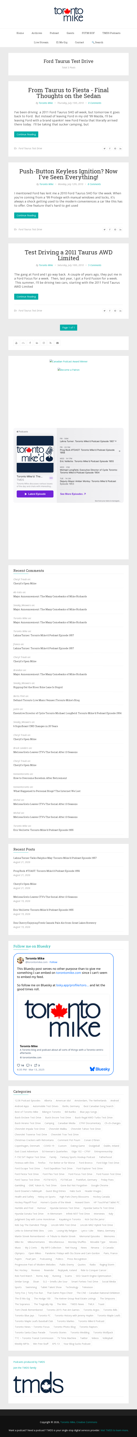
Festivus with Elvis (24, 1162)
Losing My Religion (67, 1230)
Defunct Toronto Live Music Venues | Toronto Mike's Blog (46, 700)
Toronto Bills (110, 1309)
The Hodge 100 (42, 1298)
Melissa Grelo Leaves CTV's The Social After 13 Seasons (45, 752)
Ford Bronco (86, 1162)
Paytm (18, 1258)
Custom (62, 1145)
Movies (113, 1242)
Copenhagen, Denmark (27, 1145)
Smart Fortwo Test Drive (84, 1281)
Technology (71, 1287)
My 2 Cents (31, 1247)
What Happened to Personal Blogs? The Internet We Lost (47, 791)
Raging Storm (107, 1264)
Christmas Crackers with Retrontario (34, 1140)
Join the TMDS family (24, 1367)
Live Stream (41, 42)
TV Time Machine (66, 1338)
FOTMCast (66, 1179)
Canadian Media (66, 1123)
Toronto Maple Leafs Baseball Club (34, 1321)
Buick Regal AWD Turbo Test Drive (94, 1117)
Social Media (109, 1281)
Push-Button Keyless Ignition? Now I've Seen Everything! (68, 174)
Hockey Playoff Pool (26, 1202)
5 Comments (94, 265)
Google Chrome (99, 1185)
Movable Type (97, 1242)
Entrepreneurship (103, 1151)
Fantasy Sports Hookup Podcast (77, 1157)
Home (20, 33)
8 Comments (94, 184)
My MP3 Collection (51, 1247)
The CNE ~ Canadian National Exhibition (98, 1292)
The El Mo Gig (22, 1298)
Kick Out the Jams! (94, 1219)
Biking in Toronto (51, 1111)
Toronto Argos (91, 1309)
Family (52, 1157)
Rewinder (49, 1270)
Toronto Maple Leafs (108, 1315)
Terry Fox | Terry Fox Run (29, 1292)
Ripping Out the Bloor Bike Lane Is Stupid (38, 687)
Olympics (20, 1253)
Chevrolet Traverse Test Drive (31, 1134)
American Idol (63, 1100)
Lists (50, 1230)
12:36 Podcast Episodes (27, 1100)
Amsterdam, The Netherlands (91, 1100)
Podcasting (46, 1258)
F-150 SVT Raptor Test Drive (30, 1157)
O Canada (108, 1247)
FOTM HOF (88, 33)
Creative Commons (86, 1422)
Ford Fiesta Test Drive (27, 1174)
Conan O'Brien (92, 1140)
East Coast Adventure (26, 1151)
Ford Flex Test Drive (53, 1174)
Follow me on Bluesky (32, 946)
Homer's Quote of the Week (55, 1202)
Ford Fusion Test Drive (108, 1174)
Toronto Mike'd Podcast (91, 1321)
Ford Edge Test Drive (107, 1162)
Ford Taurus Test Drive (30, 148)
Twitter (84, 1338)
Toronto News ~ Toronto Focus (32, 1326)
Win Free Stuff (40, 1343)
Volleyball (108, 1338)
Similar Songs (22, 1281)
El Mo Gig (61, 42)
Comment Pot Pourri (69, 1140)
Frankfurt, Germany (86, 1179)
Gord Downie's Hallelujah (28, 1191)
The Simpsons (107, 1298)
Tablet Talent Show (51, 1287)
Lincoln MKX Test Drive (63, 1225)
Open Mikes (34, 1253)
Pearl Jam (31, 1258)
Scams (68, 1275)
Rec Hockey (21, 1270)
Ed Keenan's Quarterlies (55, 1151)
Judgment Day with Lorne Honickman (35, 1219)
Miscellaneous (56, 1242)
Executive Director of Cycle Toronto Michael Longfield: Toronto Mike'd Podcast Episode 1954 (67, 713)
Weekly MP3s (22, 1343)
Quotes (82, 1264)
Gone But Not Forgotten (73, 1185)
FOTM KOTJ (50, 1179)
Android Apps (22, 1106)
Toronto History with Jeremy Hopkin (73, 1315)
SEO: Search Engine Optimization (93, 1275)
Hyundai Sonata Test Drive (29, 1213)
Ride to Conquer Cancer (93, 1270)
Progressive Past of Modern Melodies (35, 1264)
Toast (101, 1304)
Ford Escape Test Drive (27, 1168)
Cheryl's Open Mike (24, 583)
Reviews (35, 1270)
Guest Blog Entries (56, 1191)
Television (87, 1287)
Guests (70, 33)
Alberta (48, 1100)
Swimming (31, 1287)
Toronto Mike (46, 102)
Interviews (99, 1213)
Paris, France (111, 1253)
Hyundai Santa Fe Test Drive (98, 1208)
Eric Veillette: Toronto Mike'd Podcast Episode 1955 (43, 830)
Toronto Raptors (88, 1326)
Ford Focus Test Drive (80, 1174)
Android (114, 1100)
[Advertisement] (68, 399)
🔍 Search (97, 42)
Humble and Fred (24, 1208)
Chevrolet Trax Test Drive (65, 1134)
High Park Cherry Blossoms (74, 1196)
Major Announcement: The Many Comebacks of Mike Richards (50, 596)
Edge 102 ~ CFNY (81, 1151)
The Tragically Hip (43, 1304)
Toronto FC (44, 1315)
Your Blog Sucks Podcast (77, 1343)
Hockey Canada (101, 1196)
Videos (95, 1338)
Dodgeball (94, 1145)
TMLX (91, 1304)
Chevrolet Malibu (58, 1128)
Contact (79, 42)
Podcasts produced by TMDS (29, 1361)
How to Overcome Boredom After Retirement (40, 778)
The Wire (61, 1304)
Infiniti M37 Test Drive (78, 1213)
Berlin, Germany (71, 1106)
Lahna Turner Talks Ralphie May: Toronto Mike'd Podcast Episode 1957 (55, 858)
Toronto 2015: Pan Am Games (63, 1309)
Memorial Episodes (89, 1236)
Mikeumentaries (36, 1242)
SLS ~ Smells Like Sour (55, 1281)
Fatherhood (105, 1157)
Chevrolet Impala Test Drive (30, 1128)
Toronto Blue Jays (24, 1315)
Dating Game (78, 1145)
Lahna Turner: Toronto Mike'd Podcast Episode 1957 (43, 635)
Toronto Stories (57, 1332)
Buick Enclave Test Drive (28, 1117)
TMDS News (77, 1304)
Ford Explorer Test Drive (89, 1168)
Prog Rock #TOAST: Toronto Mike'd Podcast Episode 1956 (46, 870)
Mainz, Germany (106, 1230)
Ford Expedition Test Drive (58, 1168)
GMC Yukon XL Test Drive (43, 1185)
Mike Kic (19, 1242)
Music (18, 1247)
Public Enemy (66, 1264)
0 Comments (94, 102)
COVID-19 (49, 1145)
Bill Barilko (70, 1111)
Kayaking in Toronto (70, 1219)
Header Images (93, 1191)
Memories (109, 1236)
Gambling (20, 1185)
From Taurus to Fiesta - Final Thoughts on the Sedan (68, 92)
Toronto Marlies (65, 1321)
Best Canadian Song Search (98, 1106)
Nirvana (95, 1247)
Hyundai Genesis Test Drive (65, 1208)
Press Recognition (77, 1258)
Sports (18, 1287)
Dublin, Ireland (111, 1145)
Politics (59, 1258)
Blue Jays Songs (88, 1111)
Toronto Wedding (79, 1332)
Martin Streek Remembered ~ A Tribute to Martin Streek (45, 1236)
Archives (37, 33)
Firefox (41, 1162)
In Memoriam (54, 1213)
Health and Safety (24, 1196)
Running (56, 1275)
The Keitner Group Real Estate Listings (75, 1298)
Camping (49, 1123)
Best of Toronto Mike (26, 1111)
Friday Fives (107, 1179)
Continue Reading (26, 134)
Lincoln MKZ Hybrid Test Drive (96, 1225)
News (84, 1247)
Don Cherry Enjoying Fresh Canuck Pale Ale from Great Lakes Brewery (54, 922)
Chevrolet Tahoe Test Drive (86, 1128)
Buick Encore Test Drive (58, 1117)
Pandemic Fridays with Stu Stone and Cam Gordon (72, 1253)
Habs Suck (75, 1191)
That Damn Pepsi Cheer (60, 1292)
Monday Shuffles (77, 1242)
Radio (93, 1264)
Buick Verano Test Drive (28, 1123)
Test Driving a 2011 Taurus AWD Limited (68, 255)
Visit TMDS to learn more (114, 1430)
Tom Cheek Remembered (29, 1309)
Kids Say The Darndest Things (31, 1225)
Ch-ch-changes (113, 1123)
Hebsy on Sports (47, 1196)
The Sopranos (22, 1304)
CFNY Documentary (90, 1123)
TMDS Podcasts (111, 33)
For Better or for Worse (62, 1162)
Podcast (54, 33)
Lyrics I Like (87, 1230)
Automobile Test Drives (45, 1106)
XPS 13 (56, 1343)
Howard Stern (82, 1202)
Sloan (36, 1281)
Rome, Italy (42, 1275)
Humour (41, 1208)
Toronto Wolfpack (103, 1332)
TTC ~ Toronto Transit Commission (34, 1338)
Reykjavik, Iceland (67, 1270)
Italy (111, 1213)
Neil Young (71, 1247)
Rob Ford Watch (23, 1275)
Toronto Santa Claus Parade (30, 1332)
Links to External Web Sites (29, 1230)
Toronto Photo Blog (64, 1326)
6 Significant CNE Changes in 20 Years (35, 726)
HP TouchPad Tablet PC (107, 1202)
